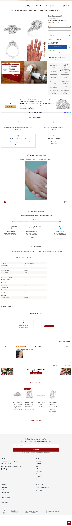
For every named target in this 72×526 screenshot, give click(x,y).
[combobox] (59, 29)
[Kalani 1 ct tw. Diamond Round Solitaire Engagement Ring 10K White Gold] (12, 72)
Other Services (4, 502)
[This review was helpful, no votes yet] (67, 366)
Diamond (55, 20)
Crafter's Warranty (5, 497)
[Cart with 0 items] (69, 5)
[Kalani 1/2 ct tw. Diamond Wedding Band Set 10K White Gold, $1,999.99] (53, 394)
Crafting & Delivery (5, 492)
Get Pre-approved (65, 74)
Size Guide (70, 33)
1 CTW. (59, 20)
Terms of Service (45, 452)
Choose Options (17, 398)
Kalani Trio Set (29, 402)
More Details (63, 20)
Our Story (38, 461)
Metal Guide (70, 26)
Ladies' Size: (50, 33)
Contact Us (38, 473)
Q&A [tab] (9, 306)
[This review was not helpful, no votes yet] (69, 366)
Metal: (49, 26)
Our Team (38, 463)
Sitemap (68, 518)
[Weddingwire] (52, 511)
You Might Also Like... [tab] (36, 420)
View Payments (53, 74)
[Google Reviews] (67, 511)
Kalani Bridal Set (17, 402)
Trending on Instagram (37, 155)
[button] (36, 180)
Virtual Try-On (18, 35)
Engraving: (50, 39)
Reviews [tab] (3, 306)
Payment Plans (4, 487)
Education (38, 476)
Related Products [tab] (36, 382)
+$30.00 (58, 39)
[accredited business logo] (4, 511)
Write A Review (49, 326)
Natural (50, 20)
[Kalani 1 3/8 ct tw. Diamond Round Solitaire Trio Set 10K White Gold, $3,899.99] (29, 394)
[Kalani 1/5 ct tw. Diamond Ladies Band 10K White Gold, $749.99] (41, 394)
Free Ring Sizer (4, 489)
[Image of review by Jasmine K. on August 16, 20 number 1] (19, 354)
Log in (65, 5)
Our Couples (39, 471)
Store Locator (39, 478)
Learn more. (18, 129)
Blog (37, 466)
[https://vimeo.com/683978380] (35, 72)
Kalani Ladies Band (41, 403)
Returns (3, 500)
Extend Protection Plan (6, 495)
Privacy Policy (40, 452)
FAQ (37, 468)
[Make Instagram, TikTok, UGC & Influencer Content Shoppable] (66, 202)
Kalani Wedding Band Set (53, 403)
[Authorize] (32, 511)
